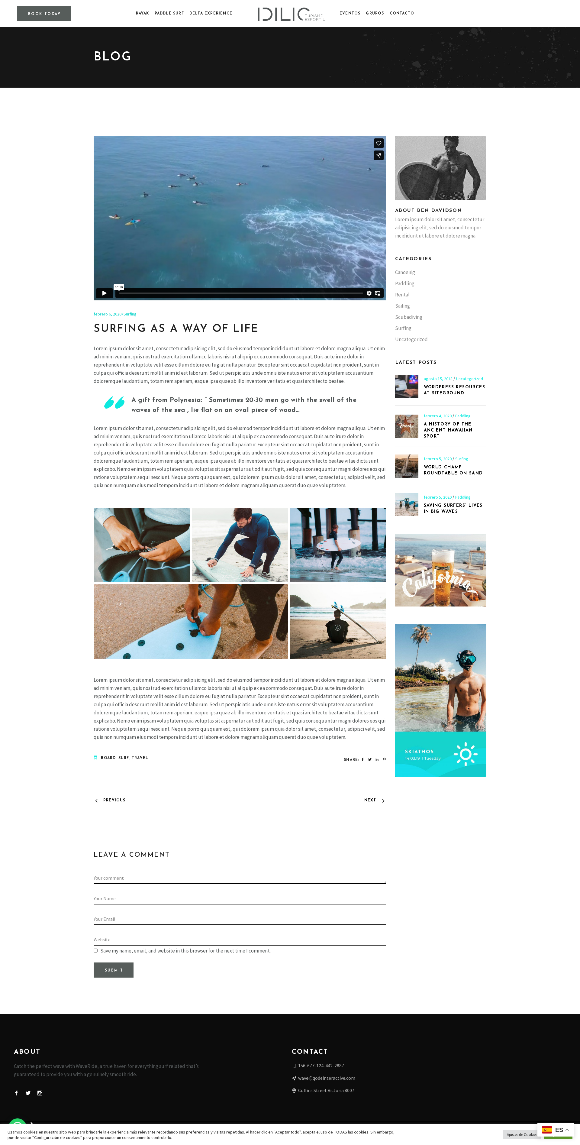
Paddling (404, 283)
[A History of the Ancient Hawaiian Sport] (406, 426)
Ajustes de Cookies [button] (522, 1134)
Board (108, 758)
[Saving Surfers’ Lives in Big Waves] (406, 504)
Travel (140, 758)
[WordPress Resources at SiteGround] (406, 386)
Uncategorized (411, 339)
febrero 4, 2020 (438, 416)
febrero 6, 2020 (107, 314)
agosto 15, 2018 (438, 378)
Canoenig (405, 272)
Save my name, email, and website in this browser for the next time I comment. (185, 950)
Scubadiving (408, 317)
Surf (123, 758)
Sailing (402, 305)
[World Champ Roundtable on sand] (406, 466)
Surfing (130, 314)
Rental (402, 294)
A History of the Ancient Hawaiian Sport (448, 430)
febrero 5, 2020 (438, 458)
